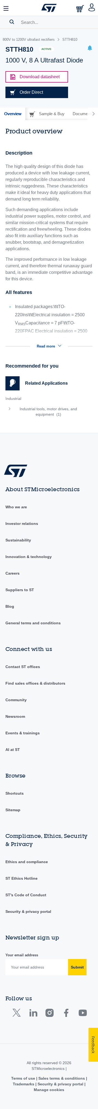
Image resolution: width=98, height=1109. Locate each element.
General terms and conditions (33, 623)
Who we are (16, 507)
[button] (6, 8)
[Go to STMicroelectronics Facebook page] (66, 1014)
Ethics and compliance (26, 862)
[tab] (12, 114)
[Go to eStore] (80, 8)
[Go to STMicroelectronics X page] (18, 1014)
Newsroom (15, 716)
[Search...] (11, 21)
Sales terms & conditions (61, 1078)
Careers (12, 573)
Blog (9, 606)
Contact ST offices (22, 667)
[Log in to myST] (91, 8)
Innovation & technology (28, 556)
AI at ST (12, 749)
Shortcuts (14, 793)
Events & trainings (22, 733)
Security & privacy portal (28, 911)
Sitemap (12, 810)
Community (16, 700)
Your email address (21, 955)
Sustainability (18, 540)
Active (46, 49)
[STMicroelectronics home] (49, 8)
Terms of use (23, 1078)
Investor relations (21, 523)
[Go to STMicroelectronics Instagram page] (49, 1014)
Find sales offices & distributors (35, 683)
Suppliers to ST (19, 590)
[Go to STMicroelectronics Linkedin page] (33, 1014)
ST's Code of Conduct (25, 895)
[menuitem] (44, 411)
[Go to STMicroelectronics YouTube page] (82, 1014)
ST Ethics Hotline (21, 878)
